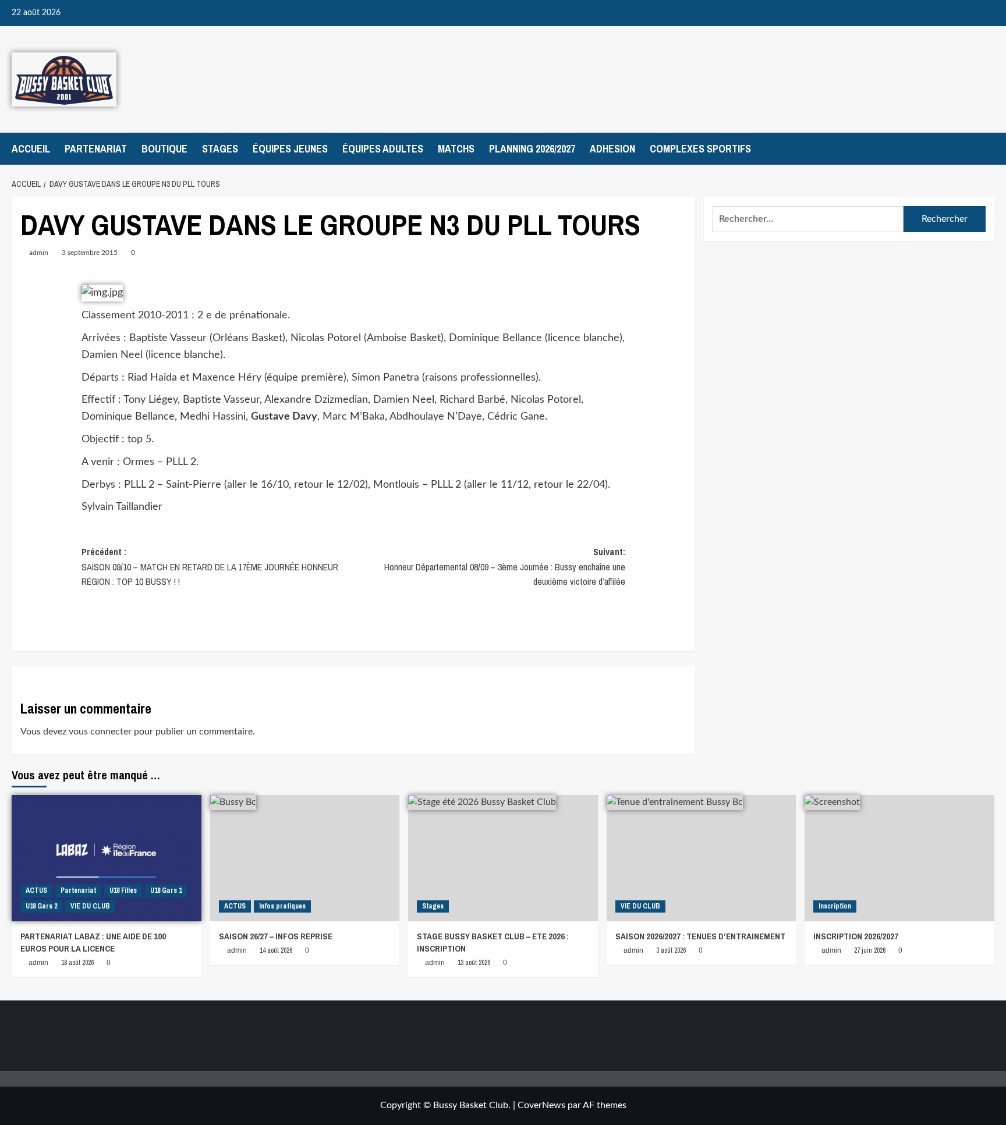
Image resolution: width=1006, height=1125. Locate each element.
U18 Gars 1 (166, 890)
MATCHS (456, 148)
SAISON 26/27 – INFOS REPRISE (275, 936)
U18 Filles (123, 890)
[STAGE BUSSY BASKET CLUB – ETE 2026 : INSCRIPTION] (503, 858)
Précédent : (210, 566)
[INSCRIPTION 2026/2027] (899, 858)
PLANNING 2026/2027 (532, 148)
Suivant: (504, 566)
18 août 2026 (77, 962)
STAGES (220, 148)
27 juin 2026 (869, 950)
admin (38, 252)
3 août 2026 (671, 950)
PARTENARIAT (96, 148)
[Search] (987, 149)
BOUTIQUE (164, 148)
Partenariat (78, 890)
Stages (433, 906)
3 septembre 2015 (90, 252)
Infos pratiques (282, 906)
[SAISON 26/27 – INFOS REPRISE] (305, 858)
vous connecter (100, 731)
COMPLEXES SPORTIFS (700, 148)
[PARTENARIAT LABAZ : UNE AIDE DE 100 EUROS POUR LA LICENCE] (106, 858)
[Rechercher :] (808, 219)
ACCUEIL (31, 148)
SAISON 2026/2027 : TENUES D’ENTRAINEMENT (700, 936)
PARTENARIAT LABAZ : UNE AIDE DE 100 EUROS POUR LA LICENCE (93, 942)
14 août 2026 (276, 950)
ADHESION (612, 148)
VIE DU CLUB (90, 906)
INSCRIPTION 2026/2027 (855, 936)
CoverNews (541, 1105)
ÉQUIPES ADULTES (382, 148)
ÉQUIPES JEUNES (290, 148)
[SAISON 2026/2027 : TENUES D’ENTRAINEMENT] (701, 858)
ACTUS (36, 890)
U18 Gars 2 (41, 906)
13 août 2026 (474, 962)
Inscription (835, 906)
